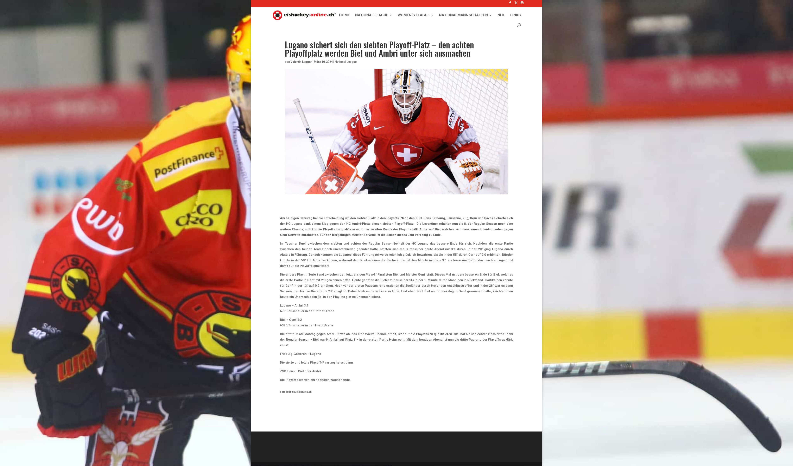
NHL (501, 15)
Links (515, 15)
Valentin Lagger (301, 61)
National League (371, 15)
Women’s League (414, 15)
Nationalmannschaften (463, 15)
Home (344, 15)
